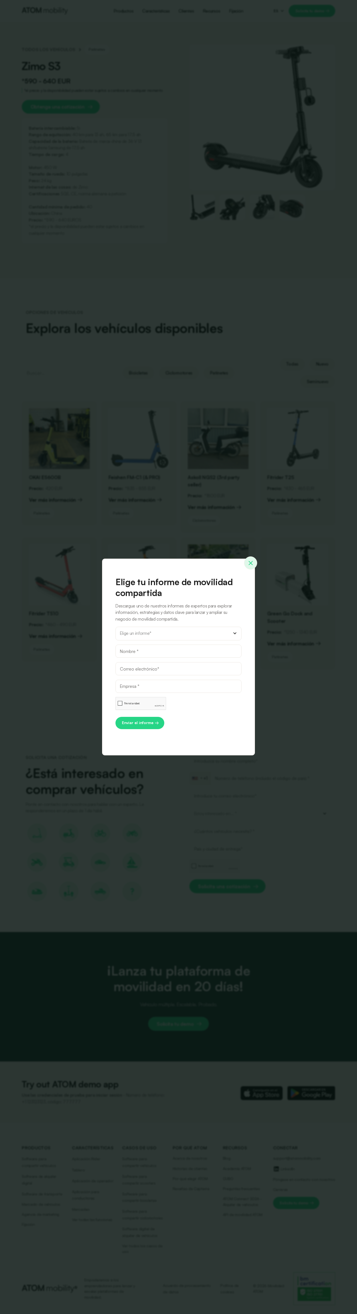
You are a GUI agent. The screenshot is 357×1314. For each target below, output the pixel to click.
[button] (178, 633)
